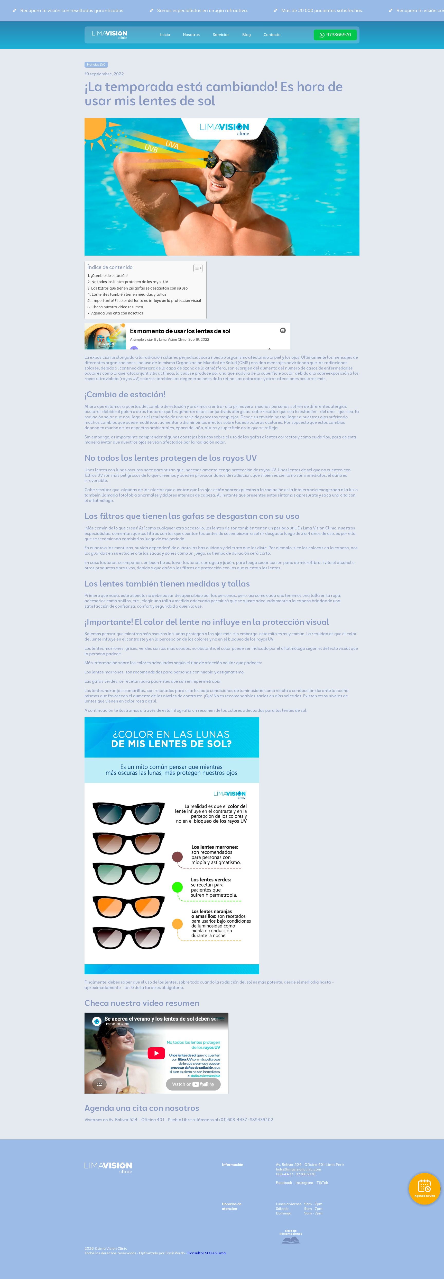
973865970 (338, 35)
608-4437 (284, 1174)
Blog (246, 34)
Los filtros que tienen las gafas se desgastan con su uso (139, 288)
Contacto (272, 34)
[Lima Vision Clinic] (109, 35)
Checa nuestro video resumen (117, 307)
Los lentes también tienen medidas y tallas (129, 294)
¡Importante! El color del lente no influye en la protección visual (146, 300)
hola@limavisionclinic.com (298, 1169)
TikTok (322, 1183)
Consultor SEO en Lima (207, 1253)
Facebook (284, 1183)
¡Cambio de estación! (109, 275)
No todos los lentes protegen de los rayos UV (129, 282)
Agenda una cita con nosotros (117, 313)
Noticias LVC (96, 64)
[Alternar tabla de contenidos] (195, 268)
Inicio (165, 34)
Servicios (221, 34)
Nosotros (191, 34)
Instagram (304, 1183)
